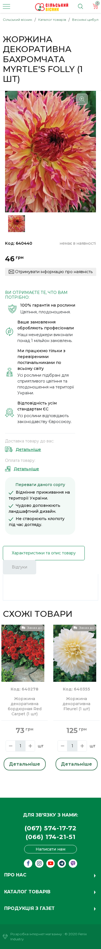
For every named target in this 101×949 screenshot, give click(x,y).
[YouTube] (50, 863)
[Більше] (30, 746)
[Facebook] (28, 863)
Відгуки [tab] (19, 567)
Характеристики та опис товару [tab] (44, 553)
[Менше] (10, 746)
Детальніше (28, 449)
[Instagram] (39, 863)
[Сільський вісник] (51, 7)
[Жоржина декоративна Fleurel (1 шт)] (74, 652)
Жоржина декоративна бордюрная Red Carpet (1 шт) (25, 706)
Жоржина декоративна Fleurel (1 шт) (76, 703)
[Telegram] (62, 863)
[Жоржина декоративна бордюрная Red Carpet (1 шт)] (22, 652)
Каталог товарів (52, 19)
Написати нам (50, 849)
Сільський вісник (17, 19)
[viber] (73, 863)
